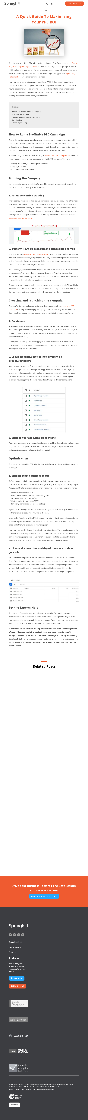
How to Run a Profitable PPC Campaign (27, 111)
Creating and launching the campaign (26, 117)
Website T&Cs (30, 1090)
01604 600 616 (15, 947)
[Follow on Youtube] (14, 934)
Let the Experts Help (19, 123)
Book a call (17, 978)
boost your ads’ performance (20, 218)
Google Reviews (48, 1090)
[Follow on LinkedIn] (10, 934)
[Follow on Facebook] (22, 934)
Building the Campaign (20, 114)
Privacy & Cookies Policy (16, 1090)
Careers (14, 1105)
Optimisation (17, 120)
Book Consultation (74, 3)
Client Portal (18, 986)
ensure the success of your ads (57, 155)
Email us (12, 952)
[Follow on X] (18, 934)
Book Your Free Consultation (44, 896)
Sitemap (39, 1090)
